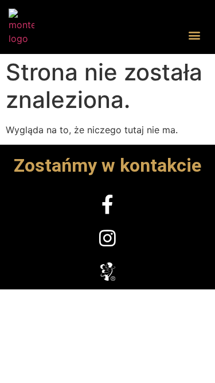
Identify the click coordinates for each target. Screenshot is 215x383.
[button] (194, 34)
